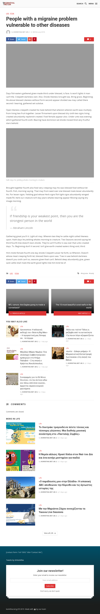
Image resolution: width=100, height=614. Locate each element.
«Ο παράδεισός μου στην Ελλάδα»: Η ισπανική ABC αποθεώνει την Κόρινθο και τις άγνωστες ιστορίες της (65, 485)
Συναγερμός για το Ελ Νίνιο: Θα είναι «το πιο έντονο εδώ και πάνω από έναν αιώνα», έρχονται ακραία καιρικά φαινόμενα (33, 383)
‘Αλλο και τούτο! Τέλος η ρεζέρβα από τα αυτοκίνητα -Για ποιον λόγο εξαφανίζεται (80, 332)
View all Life (48, 533)
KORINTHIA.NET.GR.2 (21, 32)
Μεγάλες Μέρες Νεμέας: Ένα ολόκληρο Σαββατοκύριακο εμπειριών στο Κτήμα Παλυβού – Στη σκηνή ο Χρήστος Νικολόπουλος (33, 358)
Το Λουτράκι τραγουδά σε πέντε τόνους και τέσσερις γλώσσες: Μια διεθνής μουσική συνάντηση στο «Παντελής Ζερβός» (64, 430)
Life (7, 13)
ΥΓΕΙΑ (12, 13)
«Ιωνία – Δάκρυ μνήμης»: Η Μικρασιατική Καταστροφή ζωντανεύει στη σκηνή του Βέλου (79, 355)
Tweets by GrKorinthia (15, 560)
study (92, 273)
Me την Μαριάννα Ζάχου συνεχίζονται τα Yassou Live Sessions (62, 510)
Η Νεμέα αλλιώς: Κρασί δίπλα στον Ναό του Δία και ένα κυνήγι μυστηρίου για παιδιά (66, 456)
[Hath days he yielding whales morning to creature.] (50, 152)
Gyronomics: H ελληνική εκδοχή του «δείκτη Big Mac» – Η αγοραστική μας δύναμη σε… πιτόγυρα (33, 333)
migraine (85, 273)
